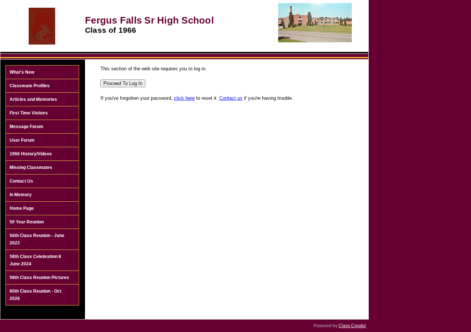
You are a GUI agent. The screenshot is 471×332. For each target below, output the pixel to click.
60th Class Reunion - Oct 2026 (35, 295)
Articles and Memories (33, 99)
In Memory (21, 194)
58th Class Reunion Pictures (39, 277)
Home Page (22, 208)
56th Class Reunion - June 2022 (37, 239)
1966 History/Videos (31, 153)
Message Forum (26, 126)
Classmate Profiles (30, 85)
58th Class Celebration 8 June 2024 (35, 260)
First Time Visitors (29, 113)
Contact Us (21, 181)
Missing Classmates (31, 167)
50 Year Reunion (27, 222)
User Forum (22, 140)
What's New (22, 72)
